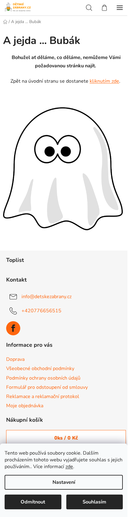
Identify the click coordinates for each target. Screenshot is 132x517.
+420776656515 (41, 310)
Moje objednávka (24, 405)
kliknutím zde (104, 81)
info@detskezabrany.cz (46, 296)
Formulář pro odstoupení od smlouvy (47, 387)
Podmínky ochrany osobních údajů (43, 378)
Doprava (15, 359)
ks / (66, 438)
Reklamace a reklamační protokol (42, 396)
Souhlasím (94, 502)
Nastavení (63, 482)
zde (69, 466)
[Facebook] (13, 328)
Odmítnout (33, 502)
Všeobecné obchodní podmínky (40, 368)
